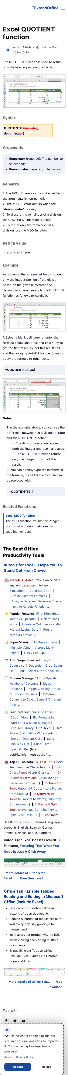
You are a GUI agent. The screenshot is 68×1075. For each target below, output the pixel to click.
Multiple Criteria (45, 642)
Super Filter (42, 744)
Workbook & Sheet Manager (30, 723)
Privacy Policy (25, 1057)
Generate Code (40, 591)
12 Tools (45, 762)
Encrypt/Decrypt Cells (26, 738)
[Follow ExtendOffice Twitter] (15, 1020)
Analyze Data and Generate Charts (36, 601)
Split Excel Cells (20, 815)
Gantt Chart (37, 772)
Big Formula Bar (44, 717)
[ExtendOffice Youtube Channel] (23, 1020)
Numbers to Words (32, 799)
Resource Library (21, 728)
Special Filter (19, 749)
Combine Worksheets (38, 733)
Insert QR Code (30, 788)
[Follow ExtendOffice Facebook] (6, 1020)
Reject (46, 1067)
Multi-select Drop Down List (39, 671)
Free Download (31, 878)
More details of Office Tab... (29, 982)
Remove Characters (31, 767)
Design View (19, 717)
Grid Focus (45, 712)
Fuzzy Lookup (34, 653)
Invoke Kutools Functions (30, 606)
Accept (18, 1067)
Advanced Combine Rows (37, 810)
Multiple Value (20, 647)
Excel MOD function (20, 516)
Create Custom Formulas (29, 596)
